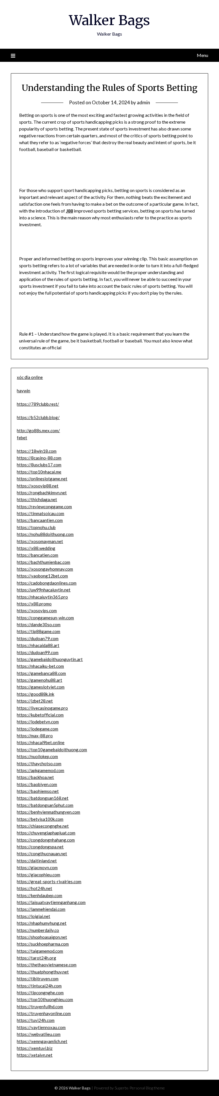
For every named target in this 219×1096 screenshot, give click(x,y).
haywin (23, 390)
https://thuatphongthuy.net (43, 971)
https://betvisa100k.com (40, 819)
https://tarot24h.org (36, 957)
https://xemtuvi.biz (34, 1048)
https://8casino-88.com (39, 457)
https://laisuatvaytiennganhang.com (51, 902)
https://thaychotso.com (39, 763)
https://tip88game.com (38, 631)
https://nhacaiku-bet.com (40, 666)
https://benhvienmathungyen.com (48, 812)
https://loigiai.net (33, 916)
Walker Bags (109, 20)
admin (143, 102)
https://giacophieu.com (38, 874)
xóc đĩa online (30, 377)
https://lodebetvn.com (38, 721)
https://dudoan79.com (37, 638)
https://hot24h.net (34, 888)
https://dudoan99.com (37, 652)
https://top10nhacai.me (39, 471)
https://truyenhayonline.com (44, 1013)
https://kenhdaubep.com (39, 895)
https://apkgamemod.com (40, 770)
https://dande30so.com (38, 624)
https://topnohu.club (36, 527)
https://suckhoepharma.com (43, 943)
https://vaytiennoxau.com (41, 1027)
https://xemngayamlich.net (42, 1041)
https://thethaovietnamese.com (46, 964)
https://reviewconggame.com (44, 506)
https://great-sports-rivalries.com (49, 881)
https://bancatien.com (37, 555)
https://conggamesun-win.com (45, 617)
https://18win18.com (36, 451)
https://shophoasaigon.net (42, 937)
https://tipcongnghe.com (40, 992)
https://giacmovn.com (37, 867)
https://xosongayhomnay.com (45, 569)
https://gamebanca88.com (41, 673)
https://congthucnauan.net (42, 853)
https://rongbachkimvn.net (42, 492)
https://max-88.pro (35, 735)
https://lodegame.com (37, 728)
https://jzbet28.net (35, 700)
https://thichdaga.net (37, 499)
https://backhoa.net (35, 777)
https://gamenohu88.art (39, 680)
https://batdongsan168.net (42, 798)
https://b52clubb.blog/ (38, 417)
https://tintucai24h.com (39, 985)
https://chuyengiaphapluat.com (46, 832)
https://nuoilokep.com (37, 756)
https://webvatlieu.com (38, 1034)
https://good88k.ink (35, 694)
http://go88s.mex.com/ (38, 430)
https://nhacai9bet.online (40, 742)
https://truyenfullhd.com (40, 1006)
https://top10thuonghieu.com (45, 999)
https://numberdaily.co (38, 930)
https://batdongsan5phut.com (45, 805)
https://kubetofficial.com (40, 714)
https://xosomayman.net (40, 541)
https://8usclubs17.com (39, 464)
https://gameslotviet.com (40, 686)
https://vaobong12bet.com (42, 575)
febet (22, 437)
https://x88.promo (34, 603)
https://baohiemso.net (38, 791)
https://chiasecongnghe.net (43, 825)
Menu (202, 55)
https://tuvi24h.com (35, 1020)
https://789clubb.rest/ (38, 404)
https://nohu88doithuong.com (45, 534)
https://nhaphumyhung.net (41, 923)
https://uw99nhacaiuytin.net (43, 589)
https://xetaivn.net (34, 1055)
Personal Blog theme (147, 1087)
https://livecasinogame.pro (42, 708)
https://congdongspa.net (40, 846)
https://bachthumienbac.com (43, 562)
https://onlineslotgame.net (42, 478)
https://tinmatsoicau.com (40, 513)
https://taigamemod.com (40, 951)
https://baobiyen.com (37, 784)
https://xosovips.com (37, 610)
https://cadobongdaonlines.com (46, 582)
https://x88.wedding (36, 548)
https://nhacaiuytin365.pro (42, 596)
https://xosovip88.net (37, 485)
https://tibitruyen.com (37, 978)
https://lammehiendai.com (41, 909)
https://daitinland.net (37, 860)
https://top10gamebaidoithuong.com (52, 749)
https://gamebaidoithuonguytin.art (50, 659)
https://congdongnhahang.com (46, 839)
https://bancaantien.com (40, 520)
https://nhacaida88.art (38, 645)
